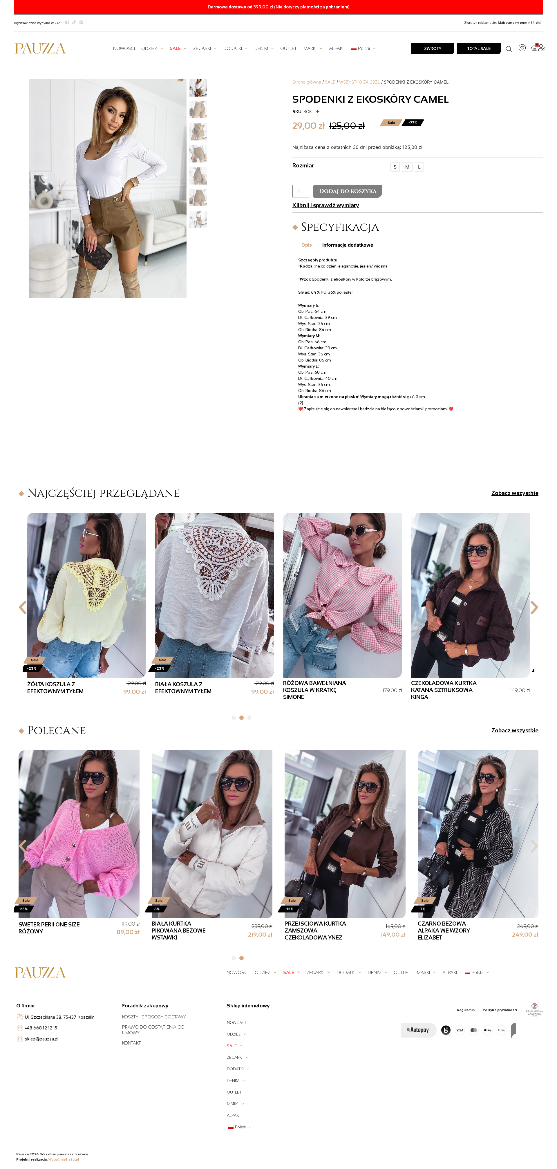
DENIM (261, 48)
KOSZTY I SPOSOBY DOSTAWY (154, 1016)
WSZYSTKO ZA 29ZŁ (359, 82)
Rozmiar (303, 165)
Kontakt (131, 1042)
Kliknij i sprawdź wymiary (325, 205)
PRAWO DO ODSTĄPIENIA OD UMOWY (153, 1030)
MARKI (310, 48)
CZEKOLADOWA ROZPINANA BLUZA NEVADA (436, 690)
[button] (22, 607)
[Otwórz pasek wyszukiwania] (509, 48)
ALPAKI (336, 48)
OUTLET (288, 48)
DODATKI (232, 48)
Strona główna (306, 82)
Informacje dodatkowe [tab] (347, 245)
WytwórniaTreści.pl (63, 1159)
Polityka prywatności (500, 1010)
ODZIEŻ (149, 48)
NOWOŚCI (124, 48)
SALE (175, 48)
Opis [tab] (306, 245)
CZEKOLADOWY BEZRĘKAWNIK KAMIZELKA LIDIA (50, 690)
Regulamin (466, 1010)
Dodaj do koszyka (348, 191)
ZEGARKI (202, 48)
